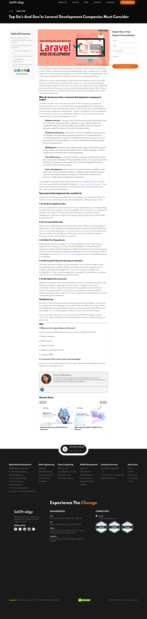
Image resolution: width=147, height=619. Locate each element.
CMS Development (16, 475)
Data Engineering (46, 465)
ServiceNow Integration (110, 468)
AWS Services (63, 468)
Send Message (125, 66)
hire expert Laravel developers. (89, 184)
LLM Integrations (86, 475)
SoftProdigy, (119, 600)
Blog (86, 2)
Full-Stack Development (18, 472)
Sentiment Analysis (87, 481)
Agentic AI (62, 2)
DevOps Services (64, 475)
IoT (102, 472)
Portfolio (97, 2)
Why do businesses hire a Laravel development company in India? (21, 40)
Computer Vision (86, 478)
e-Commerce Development (19, 488)
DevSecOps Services (65, 478)
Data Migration (44, 478)
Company (110, 2)
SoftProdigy (44, 317)
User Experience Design (17, 478)
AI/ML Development (89, 465)
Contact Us (127, 2)
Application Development (20, 465)
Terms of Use (132, 475)
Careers (131, 481)
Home (130, 468)
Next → (103, 402)
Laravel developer (67, 254)
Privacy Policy (133, 478)
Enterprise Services (109, 465)
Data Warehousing (45, 472)
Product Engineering (16, 481)
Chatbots (83, 485)
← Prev (42, 402)
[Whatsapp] (21, 70)
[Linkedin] (18, 70)
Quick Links (133, 465)
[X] (28, 70)
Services (75, 2)
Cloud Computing (65, 465)
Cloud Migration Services (67, 472)
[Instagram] (25, 70)
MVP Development (16, 485)
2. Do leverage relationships (22, 56)
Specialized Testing (108, 478)
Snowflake (42, 481)
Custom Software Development (112, 475)
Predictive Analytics (46, 475)
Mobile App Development (18, 468)
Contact (131, 472)
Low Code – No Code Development (22, 491)
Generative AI (85, 472)
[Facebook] (15, 70)
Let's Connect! (74, 450)
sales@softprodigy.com (107, 518)
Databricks (43, 468)
